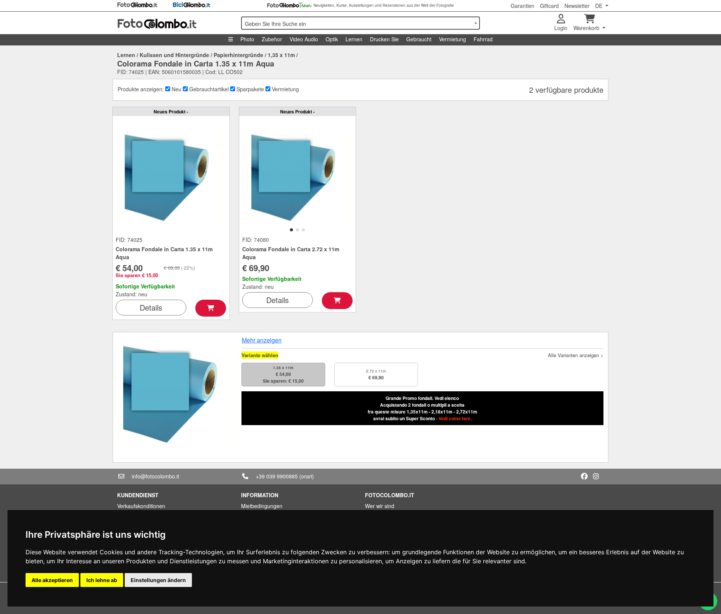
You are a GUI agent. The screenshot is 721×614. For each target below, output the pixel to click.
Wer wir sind (379, 506)
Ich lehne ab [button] (101, 580)
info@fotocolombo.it (155, 476)
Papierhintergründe (238, 55)
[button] (291, 229)
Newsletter (577, 5)
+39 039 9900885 (277, 476)
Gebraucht (418, 39)
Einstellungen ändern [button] (158, 580)
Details (151, 307)
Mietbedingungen (261, 506)
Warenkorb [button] (587, 28)
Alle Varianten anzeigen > (575, 355)
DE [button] (599, 5)
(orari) (306, 476)
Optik (332, 39)
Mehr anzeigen (262, 340)
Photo (247, 39)
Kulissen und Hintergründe (174, 55)
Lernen (353, 39)
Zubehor (272, 39)
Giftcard (549, 5)
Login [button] (560, 28)
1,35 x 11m (281, 55)
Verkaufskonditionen (141, 506)
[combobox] (360, 23)
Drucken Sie (384, 39)
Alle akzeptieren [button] (52, 580)
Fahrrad (483, 39)
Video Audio (304, 39)
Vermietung (452, 39)
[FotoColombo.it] (174, 22)
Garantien (522, 5)
